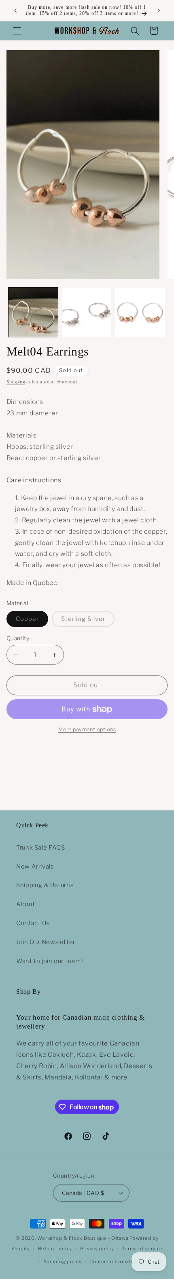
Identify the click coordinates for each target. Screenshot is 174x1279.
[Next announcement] (159, 10)
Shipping (15, 382)
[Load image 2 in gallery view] (86, 312)
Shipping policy (63, 1261)
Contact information (113, 1261)
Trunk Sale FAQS (40, 847)
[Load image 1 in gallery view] (33, 312)
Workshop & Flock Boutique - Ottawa (82, 1238)
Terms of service (142, 1249)
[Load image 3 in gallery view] (140, 312)
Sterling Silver (88, 621)
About (25, 904)
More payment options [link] (87, 729)
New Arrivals (35, 866)
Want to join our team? (50, 961)
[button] (17, 30)
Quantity (17, 638)
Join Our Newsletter (45, 942)
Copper (32, 621)
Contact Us (32, 923)
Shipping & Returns (44, 885)
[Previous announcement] (15, 10)
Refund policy (55, 1249)
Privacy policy (97, 1249)
